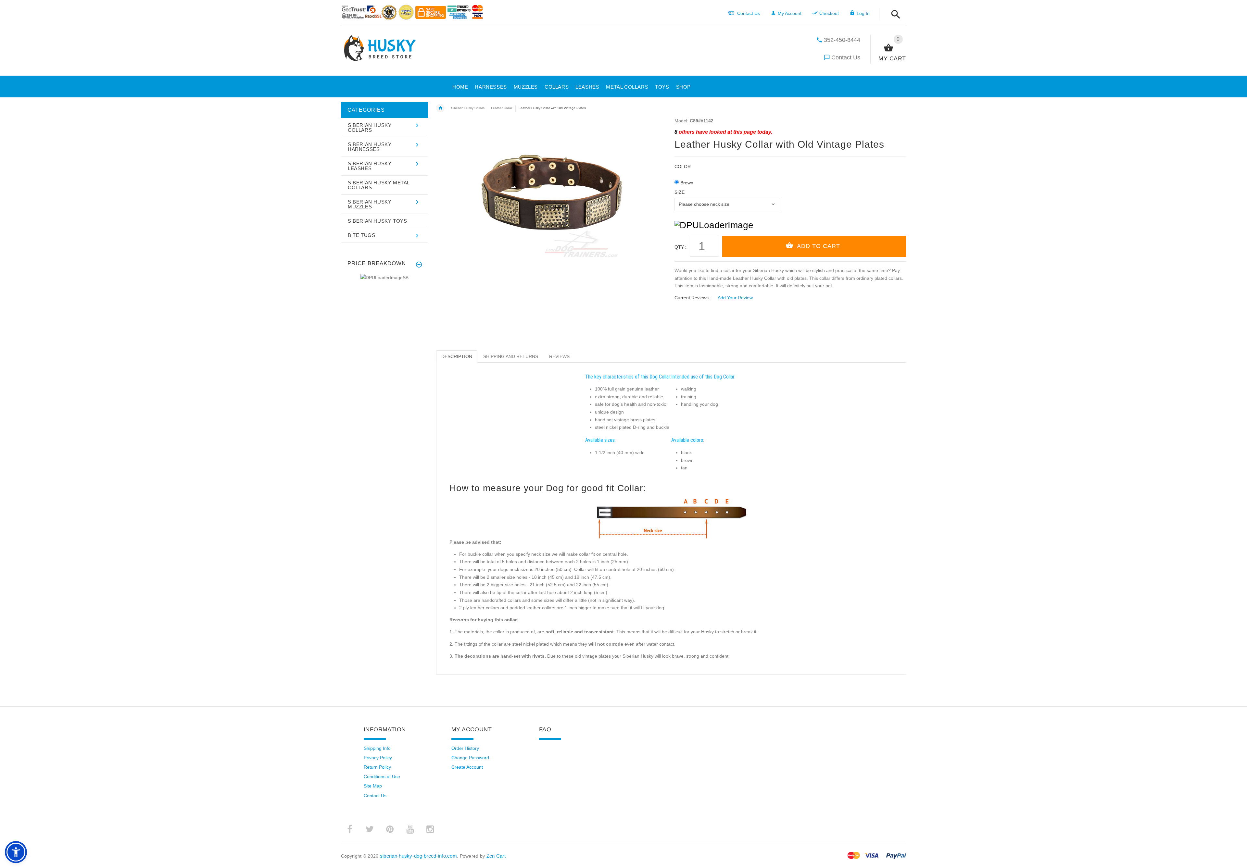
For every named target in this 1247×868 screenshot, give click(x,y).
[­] (894, 15)
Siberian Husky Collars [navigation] (468, 108)
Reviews (559, 356)
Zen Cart (496, 856)
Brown (686, 182)
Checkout (829, 13)
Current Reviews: (692, 297)
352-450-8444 (842, 40)
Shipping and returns (510, 356)
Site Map (373, 785)
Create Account (467, 767)
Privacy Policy (378, 757)
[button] (682, 85)
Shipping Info (377, 748)
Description (456, 356)
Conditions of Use (382, 776)
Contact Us (845, 57)
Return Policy (377, 767)
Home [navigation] (440, 108)
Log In (863, 13)
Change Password (470, 757)
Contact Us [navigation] (748, 13)
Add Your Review (735, 297)
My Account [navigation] (789, 13)
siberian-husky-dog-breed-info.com (418, 856)
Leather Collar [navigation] (501, 108)
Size (679, 192)
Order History (465, 748)
